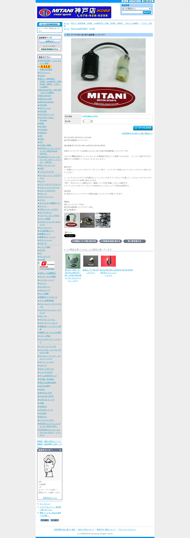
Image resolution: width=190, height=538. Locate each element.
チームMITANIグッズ (48, 376)
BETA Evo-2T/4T (46, 99)
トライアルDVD (46, 372)
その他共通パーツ (47, 231)
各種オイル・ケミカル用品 (50, 332)
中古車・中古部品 (47, 379)
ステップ (43, 194)
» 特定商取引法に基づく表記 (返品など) (137, 133)
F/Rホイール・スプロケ (49, 209)
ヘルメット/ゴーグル (48, 346)
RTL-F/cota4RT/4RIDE (48, 383)
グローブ (43, 365)
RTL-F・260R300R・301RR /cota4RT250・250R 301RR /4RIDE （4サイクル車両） (105, 23)
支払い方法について (86, 529)
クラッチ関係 (45, 219)
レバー (42, 181)
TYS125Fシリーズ (47, 114)
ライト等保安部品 (47, 300)
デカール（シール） (48, 320)
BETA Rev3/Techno (47, 102)
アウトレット (45, 73)
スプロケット (45, 287)
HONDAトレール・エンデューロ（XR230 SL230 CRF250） (50, 151)
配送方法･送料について (106, 529)
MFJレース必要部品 (48, 273)
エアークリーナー (47, 197)
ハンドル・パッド (47, 280)
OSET (42, 168)
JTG (41, 142)
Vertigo (42, 76)
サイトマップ (45, 504)
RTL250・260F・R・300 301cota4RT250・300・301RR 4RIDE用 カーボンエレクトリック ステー (73, 275)
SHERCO (43, 133)
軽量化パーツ (45, 234)
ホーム (66, 23)
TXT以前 (43, 111)
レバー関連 (44, 294)
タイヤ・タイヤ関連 (48, 277)
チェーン (43, 206)
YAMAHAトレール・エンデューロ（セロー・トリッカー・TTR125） (50, 159)
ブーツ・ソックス (47, 362)
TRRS (42, 123)
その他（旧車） (46, 145)
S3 (41, 253)
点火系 (92, 29)
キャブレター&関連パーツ (50, 203)
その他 (42, 260)
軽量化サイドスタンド (48, 297)
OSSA (42, 139)
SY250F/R (43, 130)
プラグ (42, 200)
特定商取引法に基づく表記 (64, 529)
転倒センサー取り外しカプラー (91, 271)
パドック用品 (45, 247)
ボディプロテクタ (47, 369)
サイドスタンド (46, 212)
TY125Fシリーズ (46, 410)
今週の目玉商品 (46, 69)
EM (41, 136)
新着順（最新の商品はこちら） (49, 441)
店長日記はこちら (50, 498)
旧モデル (43, 417)
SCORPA (43, 127)
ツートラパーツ (46, 228)
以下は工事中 (45, 386)
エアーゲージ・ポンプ (48, 323)
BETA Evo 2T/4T (46, 393)
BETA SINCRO (45, 96)
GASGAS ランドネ (47, 400)
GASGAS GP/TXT (47, 396)
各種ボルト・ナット (48, 237)
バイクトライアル (47, 172)
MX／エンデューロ (47, 165)
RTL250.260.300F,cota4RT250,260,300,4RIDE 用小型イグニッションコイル (116, 272)
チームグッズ (45, 256)
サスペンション (46, 240)
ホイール (43, 316)
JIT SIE (42, 250)
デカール (43, 243)
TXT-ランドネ (45, 108)
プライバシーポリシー (127, 529)
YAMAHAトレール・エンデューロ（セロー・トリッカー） (50, 432)
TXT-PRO (43, 105)
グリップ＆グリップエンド (50, 184)
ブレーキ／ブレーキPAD (49, 216)
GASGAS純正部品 (47, 269)
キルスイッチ (45, 290)
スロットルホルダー (48, 191)
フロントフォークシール (49, 187)
